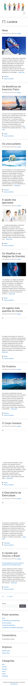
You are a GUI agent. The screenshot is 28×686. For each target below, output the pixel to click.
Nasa (5, 30)
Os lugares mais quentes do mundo (12, 309)
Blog (3, 664)
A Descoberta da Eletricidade (11, 494)
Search (4, 603)
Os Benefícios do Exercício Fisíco (11, 88)
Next (11, 596)
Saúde (5, 133)
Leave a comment (9, 78)
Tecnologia (7, 543)
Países (5, 356)
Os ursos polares (11, 143)
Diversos (6, 76)
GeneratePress (14, 684)
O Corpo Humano (11, 423)
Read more (21, 72)
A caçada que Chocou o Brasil (11, 554)
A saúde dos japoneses (9, 201)
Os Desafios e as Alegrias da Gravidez (13, 255)
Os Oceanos (9, 366)
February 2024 (6, 650)
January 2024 (6, 653)
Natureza (6, 189)
